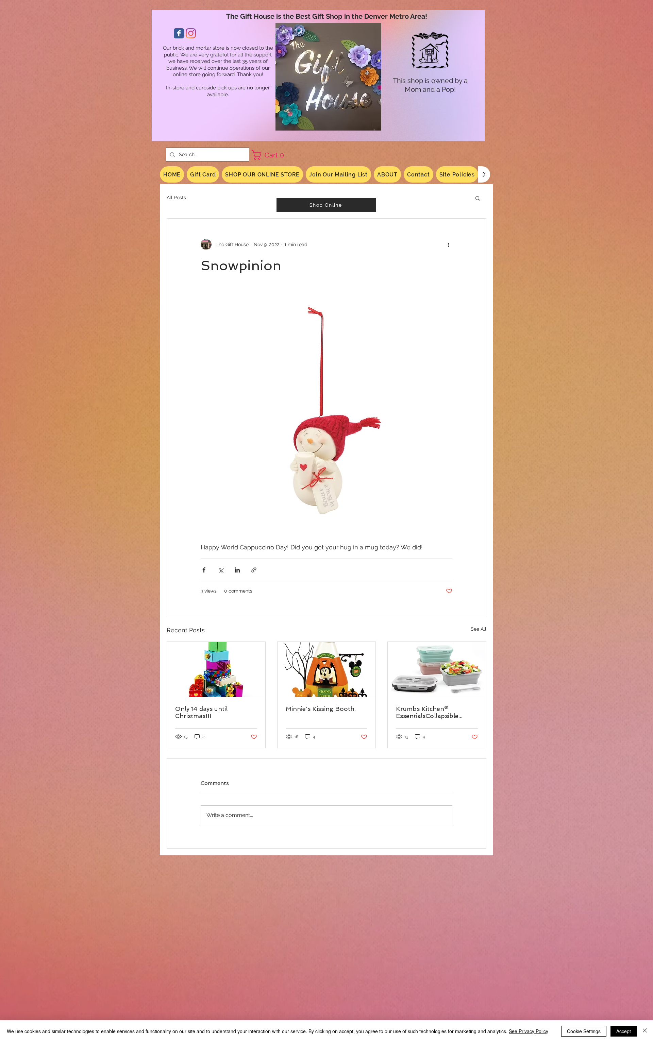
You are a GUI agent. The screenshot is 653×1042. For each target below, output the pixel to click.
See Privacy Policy (528, 1031)
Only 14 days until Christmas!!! (201, 712)
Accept (623, 1031)
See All (478, 629)
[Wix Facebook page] (179, 33)
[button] (270, 155)
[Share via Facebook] (204, 570)
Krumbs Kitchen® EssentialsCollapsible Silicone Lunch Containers (435, 712)
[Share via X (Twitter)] (220, 570)
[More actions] (448, 244)
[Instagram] (191, 33)
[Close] (645, 1031)
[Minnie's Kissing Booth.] (327, 669)
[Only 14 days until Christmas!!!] (216, 669)
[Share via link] (254, 570)
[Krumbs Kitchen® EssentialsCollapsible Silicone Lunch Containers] (437, 669)
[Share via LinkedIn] (237, 570)
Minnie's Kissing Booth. (321, 708)
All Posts (176, 197)
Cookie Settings (584, 1031)
